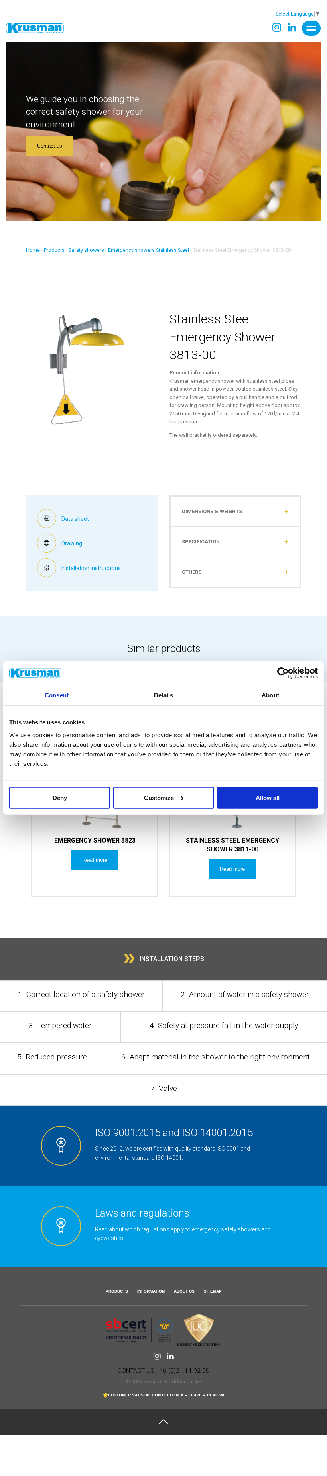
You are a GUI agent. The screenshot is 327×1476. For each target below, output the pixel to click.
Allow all (268, 797)
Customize (159, 797)
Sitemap (213, 1291)
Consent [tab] (57, 695)
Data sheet (74, 519)
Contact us (49, 146)
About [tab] (270, 695)
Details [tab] (163, 695)
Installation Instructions (90, 568)
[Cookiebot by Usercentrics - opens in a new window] (283, 673)
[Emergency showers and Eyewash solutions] (35, 28)
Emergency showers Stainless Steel (148, 250)
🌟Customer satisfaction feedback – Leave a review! (163, 1395)
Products (54, 250)
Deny (60, 797)
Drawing (71, 543)
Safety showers (86, 250)
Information (151, 1291)
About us (184, 1291)
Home (33, 250)
